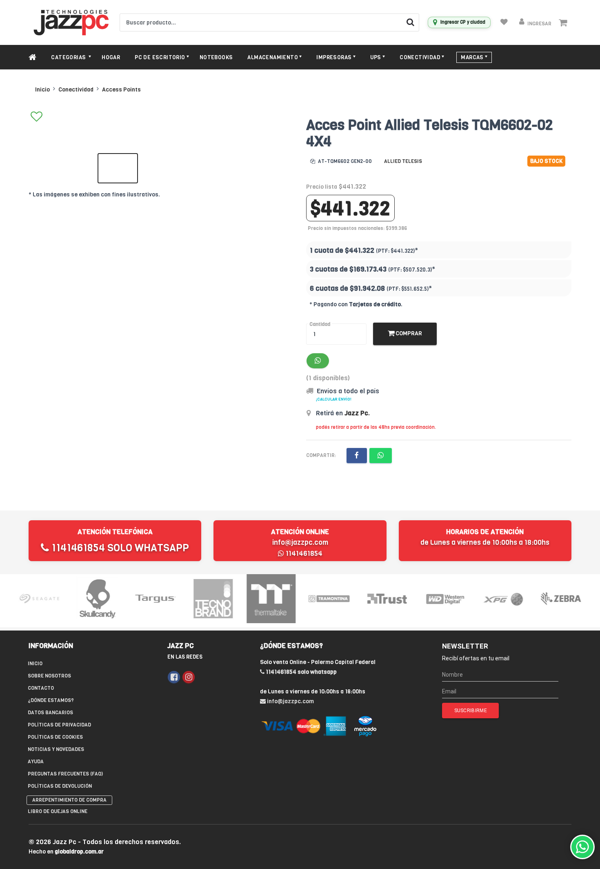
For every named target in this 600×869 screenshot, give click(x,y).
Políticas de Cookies (55, 737)
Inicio (42, 90)
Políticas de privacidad (59, 725)
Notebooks (216, 57)
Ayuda (36, 761)
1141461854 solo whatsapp (119, 548)
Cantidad (319, 324)
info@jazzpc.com (300, 542)
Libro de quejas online (57, 811)
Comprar (408, 333)
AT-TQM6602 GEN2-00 (344, 161)
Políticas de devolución (60, 786)
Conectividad (75, 90)
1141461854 (303, 553)
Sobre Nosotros (49, 676)
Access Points (121, 90)
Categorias (69, 57)
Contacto (41, 688)
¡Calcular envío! (333, 399)
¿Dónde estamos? (51, 700)
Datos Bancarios (50, 712)
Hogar (111, 57)
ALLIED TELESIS (403, 161)
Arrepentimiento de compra (69, 800)
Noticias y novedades (56, 749)
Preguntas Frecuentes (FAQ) (65, 774)
